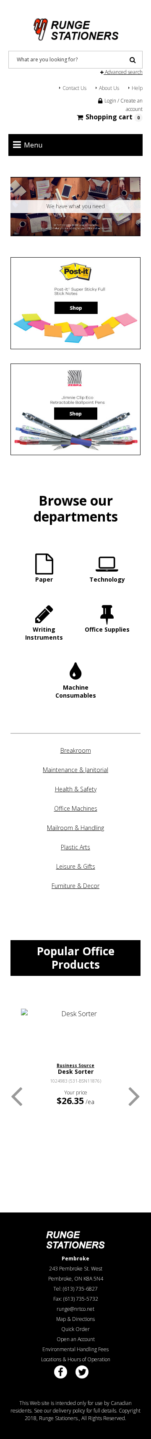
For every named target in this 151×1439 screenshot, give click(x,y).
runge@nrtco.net (75, 1308)
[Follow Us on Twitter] (82, 1371)
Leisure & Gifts (75, 866)
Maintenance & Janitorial (75, 770)
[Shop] (75, 303)
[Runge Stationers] (75, 26)
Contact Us (74, 88)
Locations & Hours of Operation (75, 1359)
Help (137, 88)
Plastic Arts (75, 847)
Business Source (75, 1065)
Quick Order (75, 1329)
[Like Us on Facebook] (60, 1371)
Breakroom (75, 750)
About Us (109, 88)
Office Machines (75, 808)
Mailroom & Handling (75, 828)
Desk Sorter (76, 1071)
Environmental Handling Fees (75, 1349)
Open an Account (76, 1339)
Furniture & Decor (75, 886)
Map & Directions (75, 1319)
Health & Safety (75, 789)
